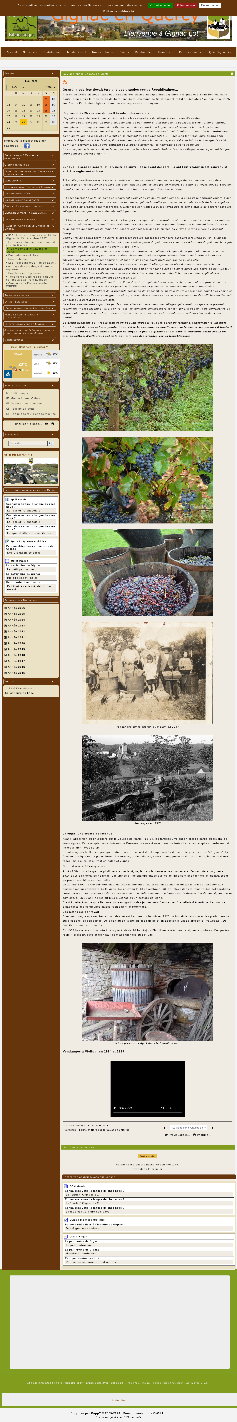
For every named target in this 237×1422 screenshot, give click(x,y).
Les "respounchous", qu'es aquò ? (32, 262)
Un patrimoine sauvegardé (29, 199)
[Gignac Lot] (118, 23)
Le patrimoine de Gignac (23, 565)
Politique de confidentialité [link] (118, 11)
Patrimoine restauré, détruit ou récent (93, 1261)
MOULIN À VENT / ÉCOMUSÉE (29, 212)
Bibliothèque (19, 393)
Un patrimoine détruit (29, 193)
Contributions (29, 339)
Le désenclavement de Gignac (29, 323)
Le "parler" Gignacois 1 (23, 510)
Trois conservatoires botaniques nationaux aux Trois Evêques (30, 278)
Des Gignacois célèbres (24, 552)
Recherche (29, 434)
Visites (29, 681)
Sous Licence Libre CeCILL (144, 1413)
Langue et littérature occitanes (29, 533)
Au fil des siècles (29, 295)
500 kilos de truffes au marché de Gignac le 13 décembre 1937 (31, 237)
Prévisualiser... (179, 1134)
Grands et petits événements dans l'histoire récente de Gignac (29, 332)
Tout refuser (187, 5)
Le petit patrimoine (20, 569)
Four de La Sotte (23, 408)
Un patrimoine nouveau (29, 219)
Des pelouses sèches (23, 255)
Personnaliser (210, 5)
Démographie (29, 180)
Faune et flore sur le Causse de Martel (29, 227)
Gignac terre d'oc (29, 164)
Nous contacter (29, 385)
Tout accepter (161, 5)
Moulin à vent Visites (25, 398)
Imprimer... (204, 1134)
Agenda (29, 73)
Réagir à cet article (148, 1156)
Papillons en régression (25, 273)
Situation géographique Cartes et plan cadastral (29, 173)
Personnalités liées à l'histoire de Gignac (94, 1224)
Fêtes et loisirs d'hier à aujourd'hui (29, 316)
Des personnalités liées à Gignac (29, 187)
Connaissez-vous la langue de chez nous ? (95, 1190)
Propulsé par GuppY (86, 1413)
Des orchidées (18, 258)
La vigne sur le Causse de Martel (27, 250)
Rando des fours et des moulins (33, 413)
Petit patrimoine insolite (23, 582)
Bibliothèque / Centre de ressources (29, 157)
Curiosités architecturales (29, 206)
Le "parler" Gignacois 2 (23, 521)
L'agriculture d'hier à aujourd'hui (29, 308)
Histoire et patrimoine (22, 577)
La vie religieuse (29, 301)
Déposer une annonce (26, 403)
